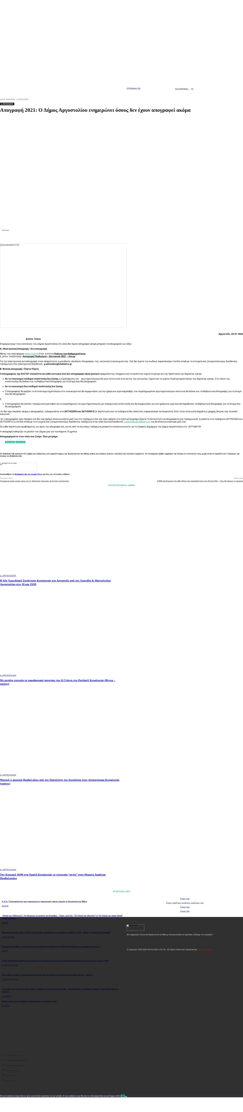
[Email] (121, 237)
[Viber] (158, 237)
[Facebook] (76, 237)
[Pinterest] (94, 237)
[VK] (149, 237)
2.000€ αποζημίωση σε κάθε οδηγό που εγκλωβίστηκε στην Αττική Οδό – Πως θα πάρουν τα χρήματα (200, 481)
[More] (167, 237)
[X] (85, 237)
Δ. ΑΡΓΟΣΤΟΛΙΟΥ (8, 576)
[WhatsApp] (103, 237)
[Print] (130, 237)
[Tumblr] (140, 237)
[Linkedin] (112, 237)
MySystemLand (204, 949)
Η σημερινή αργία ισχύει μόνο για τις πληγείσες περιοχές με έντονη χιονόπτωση (34, 481)
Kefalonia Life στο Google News (28, 474)
